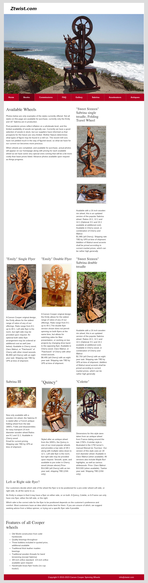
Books (26, 97)
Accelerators (115, 97)
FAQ (64, 97)
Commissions (46, 97)
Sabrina (95, 97)
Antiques (135, 97)
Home (11, 97)
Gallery (79, 97)
